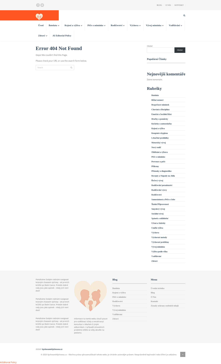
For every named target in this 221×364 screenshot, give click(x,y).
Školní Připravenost (160, 204)
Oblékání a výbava (159, 152)
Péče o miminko (95, 25)
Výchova (134, 25)
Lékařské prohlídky (160, 138)
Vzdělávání (174, 25)
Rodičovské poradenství (161, 185)
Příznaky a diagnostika (161, 171)
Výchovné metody (159, 237)
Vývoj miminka (153, 25)
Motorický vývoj (158, 143)
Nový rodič (156, 147)
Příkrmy (155, 166)
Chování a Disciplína (160, 109)
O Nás (168, 5)
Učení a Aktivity (158, 223)
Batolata (53, 25)
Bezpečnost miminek (160, 105)
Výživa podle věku (159, 251)
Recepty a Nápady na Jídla (163, 176)
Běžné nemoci (157, 100)
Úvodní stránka (157, 288)
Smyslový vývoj (158, 209)
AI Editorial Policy (62, 35)
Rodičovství (116, 25)
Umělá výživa (157, 228)
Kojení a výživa (72, 25)
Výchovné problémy (160, 242)
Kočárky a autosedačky (161, 124)
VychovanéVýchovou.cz (52, 349)
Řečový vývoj (157, 180)
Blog (159, 5)
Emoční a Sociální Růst (161, 114)
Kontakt (179, 5)
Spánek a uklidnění (159, 218)
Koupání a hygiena (159, 133)
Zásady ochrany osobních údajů (165, 306)
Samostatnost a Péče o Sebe (163, 199)
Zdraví (41, 35)
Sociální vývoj (157, 214)
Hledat (150, 46)
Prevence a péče (158, 161)
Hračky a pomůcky (159, 119)
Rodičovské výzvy (159, 190)
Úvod (40, 25)
